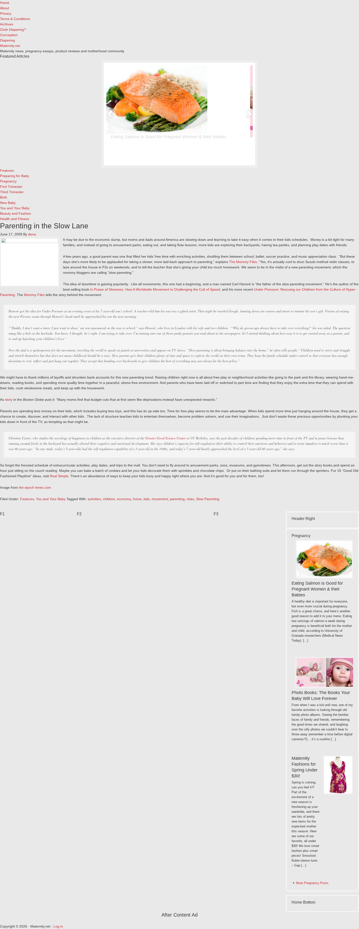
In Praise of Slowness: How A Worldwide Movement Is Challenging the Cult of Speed (155, 289)
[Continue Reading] (193, 158)
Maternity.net (10, 46)
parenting (177, 499)
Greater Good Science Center (165, 438)
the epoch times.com (35, 487)
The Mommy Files (243, 262)
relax (190, 499)
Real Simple (59, 476)
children (109, 499)
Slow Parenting (207, 499)
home (137, 499)
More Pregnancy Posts (312, 883)
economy (124, 499)
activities (94, 499)
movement (160, 499)
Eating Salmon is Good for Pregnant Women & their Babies (171, 136)
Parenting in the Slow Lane (44, 226)
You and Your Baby (50, 499)
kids (147, 499)
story (8, 399)
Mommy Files (34, 295)
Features (27, 499)
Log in (58, 926)
